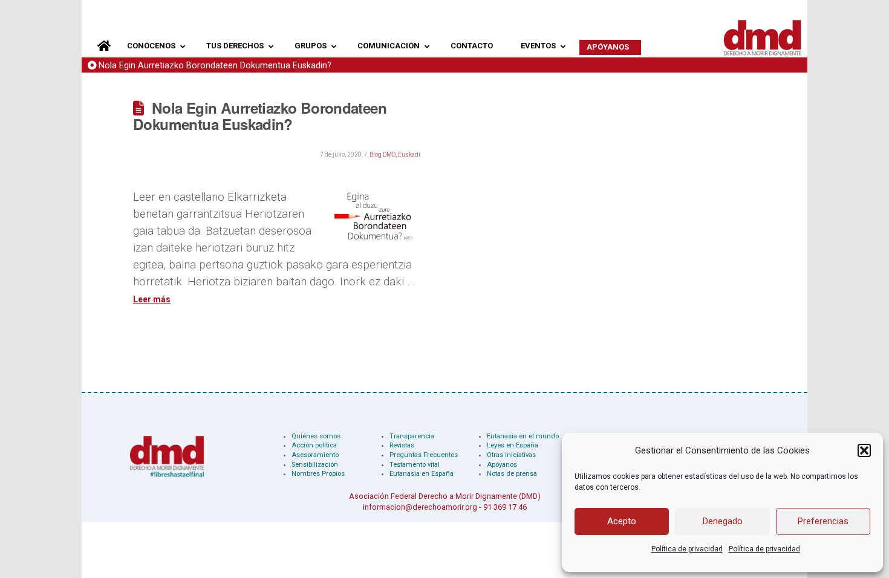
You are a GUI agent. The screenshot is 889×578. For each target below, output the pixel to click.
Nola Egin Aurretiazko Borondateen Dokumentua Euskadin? (215, 65)
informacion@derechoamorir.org (420, 506)
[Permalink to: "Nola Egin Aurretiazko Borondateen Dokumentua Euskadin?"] (377, 216)
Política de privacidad (687, 549)
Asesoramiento (315, 455)
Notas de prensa (512, 474)
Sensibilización (314, 465)
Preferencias (823, 521)
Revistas (401, 445)
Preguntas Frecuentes (423, 455)
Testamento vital (414, 465)
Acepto (621, 521)
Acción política (314, 445)
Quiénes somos (315, 436)
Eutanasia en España (421, 474)
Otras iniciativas (511, 455)
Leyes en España (512, 445)
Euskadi (409, 154)
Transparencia (411, 436)
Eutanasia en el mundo (523, 436)
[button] (864, 450)
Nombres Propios (318, 474)
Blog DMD (383, 154)
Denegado (723, 521)
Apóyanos (502, 465)
